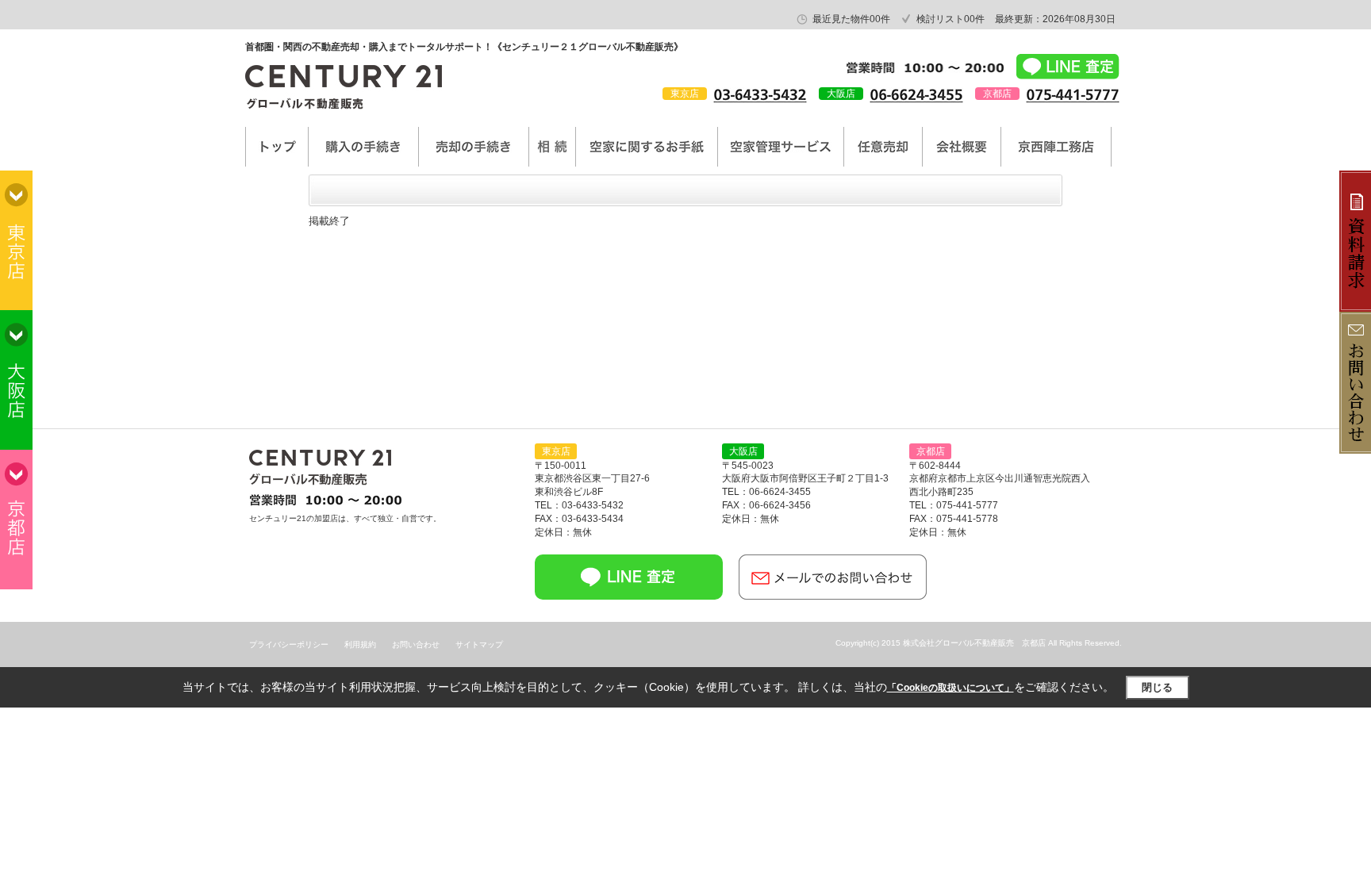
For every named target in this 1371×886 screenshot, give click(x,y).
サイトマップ (479, 644)
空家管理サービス (780, 147)
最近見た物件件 (851, 19)
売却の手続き (473, 147)
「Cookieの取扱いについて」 (950, 687)
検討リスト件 (950, 19)
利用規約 (360, 644)
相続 (552, 147)
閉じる (1157, 687)
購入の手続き (363, 147)
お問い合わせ (416, 644)
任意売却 (883, 147)
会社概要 (961, 147)
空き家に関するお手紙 (646, 147)
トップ (277, 147)
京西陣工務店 (1056, 147)
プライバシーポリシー (288, 644)
